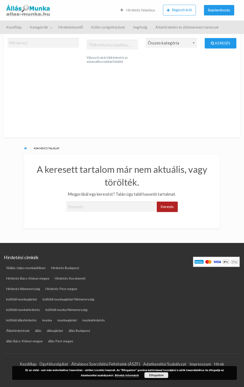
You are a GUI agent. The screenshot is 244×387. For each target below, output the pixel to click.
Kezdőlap (14, 27)
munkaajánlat (67, 320)
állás (38, 331)
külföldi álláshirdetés (21, 320)
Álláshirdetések (18, 331)
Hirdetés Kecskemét (70, 278)
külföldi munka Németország (66, 310)
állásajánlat (55, 331)
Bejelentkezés (219, 10)
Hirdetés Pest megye (61, 289)
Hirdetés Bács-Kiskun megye (27, 278)
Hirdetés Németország (23, 289)
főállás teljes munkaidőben (26, 268)
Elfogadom (156, 375)
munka (47, 320)
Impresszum (200, 364)
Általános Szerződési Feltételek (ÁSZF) (105, 364)
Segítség (140, 27)
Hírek (219, 364)
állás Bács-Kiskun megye (24, 341)
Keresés (222, 43)
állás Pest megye (60, 341)
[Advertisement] (122, 101)
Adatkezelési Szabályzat (164, 364)
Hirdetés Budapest (65, 268)
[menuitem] (137, 10)
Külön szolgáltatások (108, 27)
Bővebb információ (127, 375)
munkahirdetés (93, 320)
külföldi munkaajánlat (21, 299)
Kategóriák (39, 27)
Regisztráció (182, 10)
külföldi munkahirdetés (23, 310)
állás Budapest (79, 331)
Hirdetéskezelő (70, 27)
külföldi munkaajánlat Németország (68, 299)
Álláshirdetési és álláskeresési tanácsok (187, 27)
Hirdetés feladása (140, 10)
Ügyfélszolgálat (54, 364)
